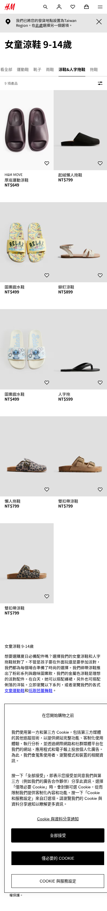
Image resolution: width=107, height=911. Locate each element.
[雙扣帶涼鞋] (27, 563)
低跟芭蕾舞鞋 (41, 690)
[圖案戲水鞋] (27, 242)
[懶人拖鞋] (27, 456)
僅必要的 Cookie (58, 858)
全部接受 (58, 835)
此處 (39, 25)
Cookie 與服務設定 (58, 881)
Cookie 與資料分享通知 (58, 819)
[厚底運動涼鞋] (27, 130)
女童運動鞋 (15, 690)
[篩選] (99, 83)
